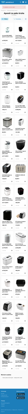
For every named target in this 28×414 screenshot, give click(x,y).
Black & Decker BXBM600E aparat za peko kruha (7, 362)
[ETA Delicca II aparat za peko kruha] (20, 215)
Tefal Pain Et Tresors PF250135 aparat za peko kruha (7, 199)
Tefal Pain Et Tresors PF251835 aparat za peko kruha (20, 37)
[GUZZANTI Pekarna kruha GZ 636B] (7, 168)
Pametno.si (3, 10)
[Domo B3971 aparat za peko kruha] (7, 53)
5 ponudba (4, 368)
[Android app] (20, 394)
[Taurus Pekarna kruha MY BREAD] (7, 99)
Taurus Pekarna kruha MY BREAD (6, 106)
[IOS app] (20, 397)
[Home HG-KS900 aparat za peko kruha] (7, 122)
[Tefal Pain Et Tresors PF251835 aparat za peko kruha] (20, 29)
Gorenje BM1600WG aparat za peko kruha (7, 36)
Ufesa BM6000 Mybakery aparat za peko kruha (7, 152)
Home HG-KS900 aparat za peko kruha (7, 129)
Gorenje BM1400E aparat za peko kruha (20, 361)
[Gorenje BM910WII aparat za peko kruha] (7, 238)
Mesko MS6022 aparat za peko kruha (20, 82)
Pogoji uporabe (4, 395)
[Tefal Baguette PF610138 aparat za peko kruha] (7, 283)
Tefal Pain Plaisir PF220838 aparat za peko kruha (20, 199)
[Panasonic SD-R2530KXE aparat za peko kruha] (20, 283)
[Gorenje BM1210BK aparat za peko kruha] (20, 99)
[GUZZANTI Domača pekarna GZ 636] (20, 122)
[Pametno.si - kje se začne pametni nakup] (7, 2)
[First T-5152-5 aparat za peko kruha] (7, 260)
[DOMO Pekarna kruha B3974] (20, 260)
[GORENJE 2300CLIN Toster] (20, 168)
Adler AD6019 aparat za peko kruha (20, 60)
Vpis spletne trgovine (5, 403)
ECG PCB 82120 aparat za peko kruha (20, 245)
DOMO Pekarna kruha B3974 (19, 267)
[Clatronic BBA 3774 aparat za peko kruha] (7, 215)
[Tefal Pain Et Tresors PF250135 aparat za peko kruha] (7, 191)
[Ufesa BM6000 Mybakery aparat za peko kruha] (7, 145)
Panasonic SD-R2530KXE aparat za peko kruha (20, 290)
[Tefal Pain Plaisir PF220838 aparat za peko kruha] (20, 191)
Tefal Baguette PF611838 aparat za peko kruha (20, 338)
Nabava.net (15, 409)
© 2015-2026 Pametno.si (6, 409)
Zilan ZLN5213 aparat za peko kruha (20, 152)
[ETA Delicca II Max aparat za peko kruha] (7, 307)
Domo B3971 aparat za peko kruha (7, 60)
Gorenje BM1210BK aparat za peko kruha (20, 106)
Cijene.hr (3, 411)
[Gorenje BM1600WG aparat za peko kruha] (7, 29)
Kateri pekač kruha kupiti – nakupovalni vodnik (12, 377)
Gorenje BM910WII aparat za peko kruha (7, 245)
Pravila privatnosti (4, 396)
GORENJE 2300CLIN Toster (20, 175)
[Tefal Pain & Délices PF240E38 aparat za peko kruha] (7, 331)
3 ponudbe (17, 43)
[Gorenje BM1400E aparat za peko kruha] (20, 354)
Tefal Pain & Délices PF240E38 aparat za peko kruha (7, 338)
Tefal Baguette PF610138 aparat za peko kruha (7, 290)
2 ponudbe (4, 65)
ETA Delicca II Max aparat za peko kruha (7, 314)
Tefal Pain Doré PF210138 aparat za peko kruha (7, 83)
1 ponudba (17, 65)
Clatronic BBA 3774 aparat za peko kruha (7, 222)
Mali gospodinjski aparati (12, 10)
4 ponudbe (4, 43)
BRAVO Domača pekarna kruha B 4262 (19, 314)
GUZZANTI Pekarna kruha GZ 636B (7, 175)
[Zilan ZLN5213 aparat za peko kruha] (20, 145)
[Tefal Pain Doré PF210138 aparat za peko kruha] (7, 75)
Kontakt (2, 393)
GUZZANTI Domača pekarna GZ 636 (20, 129)
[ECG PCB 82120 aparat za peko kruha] (20, 238)
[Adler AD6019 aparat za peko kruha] (20, 53)
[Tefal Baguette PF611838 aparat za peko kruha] (20, 331)
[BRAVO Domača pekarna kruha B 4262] (20, 307)
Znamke (2, 406)
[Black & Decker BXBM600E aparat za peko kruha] (7, 354)
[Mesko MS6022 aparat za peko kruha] (20, 75)
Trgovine (3, 404)
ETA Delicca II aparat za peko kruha (20, 222)
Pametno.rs (20, 409)
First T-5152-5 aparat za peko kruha (7, 267)
